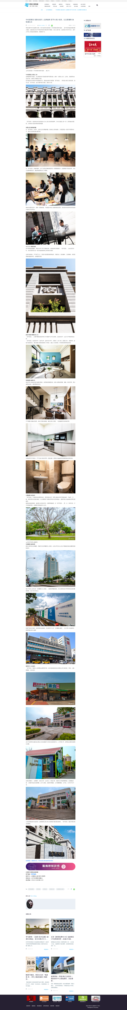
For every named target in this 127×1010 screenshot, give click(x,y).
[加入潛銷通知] (92, 34)
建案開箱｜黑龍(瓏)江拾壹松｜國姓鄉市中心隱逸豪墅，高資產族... (62, 979)
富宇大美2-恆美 (90, 54)
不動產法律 (68, 4)
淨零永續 (55, 6)
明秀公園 (45, 889)
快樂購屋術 (75, 4)
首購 (89, 6)
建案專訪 (61, 4)
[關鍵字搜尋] (97, 5)
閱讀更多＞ (46, 949)
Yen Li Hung (42, 25)
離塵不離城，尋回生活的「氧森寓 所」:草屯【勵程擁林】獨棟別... (37, 977)
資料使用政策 (46, 1005)
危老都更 (62, 6)
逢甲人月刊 (68, 6)
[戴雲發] (92, 25)
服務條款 (33, 1005)
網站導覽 (52, 1005)
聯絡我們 (57, 1005)
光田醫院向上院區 (60, 889)
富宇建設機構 (31, 889)
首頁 (41, 9)
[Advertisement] (92, 79)
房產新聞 (54, 4)
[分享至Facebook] (71, 889)
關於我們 (28, 1005)
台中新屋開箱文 (49, 9)
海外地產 (76, 6)
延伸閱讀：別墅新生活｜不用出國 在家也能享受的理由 (39, 860)
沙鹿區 (99, 53)
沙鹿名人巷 (52, 889)
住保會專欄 (83, 6)
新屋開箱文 (47, 4)
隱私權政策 (39, 1005)
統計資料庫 (83, 4)
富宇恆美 (33, 874)
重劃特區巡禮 (47, 6)
